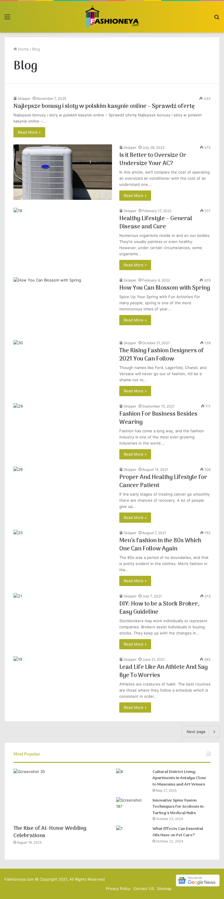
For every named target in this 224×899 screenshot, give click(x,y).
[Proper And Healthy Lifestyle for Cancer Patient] (62, 494)
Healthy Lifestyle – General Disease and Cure (155, 223)
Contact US (143, 888)
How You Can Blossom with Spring (164, 288)
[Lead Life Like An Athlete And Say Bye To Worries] (62, 684)
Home (23, 49)
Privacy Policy (118, 888)
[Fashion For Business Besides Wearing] (62, 431)
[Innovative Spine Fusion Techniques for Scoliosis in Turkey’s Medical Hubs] (132, 808)
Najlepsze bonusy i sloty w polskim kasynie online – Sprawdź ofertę (104, 106)
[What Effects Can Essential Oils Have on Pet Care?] (132, 836)
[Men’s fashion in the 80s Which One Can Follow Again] (62, 557)
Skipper (24, 98)
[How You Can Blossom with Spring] (62, 305)
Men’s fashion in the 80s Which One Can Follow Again (160, 545)
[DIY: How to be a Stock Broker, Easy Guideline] (62, 621)
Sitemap (164, 888)
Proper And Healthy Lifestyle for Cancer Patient (163, 481)
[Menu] (7, 18)
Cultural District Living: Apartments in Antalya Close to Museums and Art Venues (179, 778)
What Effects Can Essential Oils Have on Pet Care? (178, 832)
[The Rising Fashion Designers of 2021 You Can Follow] (62, 368)
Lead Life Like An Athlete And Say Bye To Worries (163, 671)
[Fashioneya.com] (112, 17)
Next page (196, 731)
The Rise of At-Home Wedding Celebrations (49, 832)
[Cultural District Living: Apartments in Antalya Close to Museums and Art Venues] (132, 779)
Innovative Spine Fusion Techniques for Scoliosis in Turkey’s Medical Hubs (178, 806)
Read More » (29, 132)
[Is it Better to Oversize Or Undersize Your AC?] (62, 172)
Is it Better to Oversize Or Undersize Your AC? (152, 159)
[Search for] (217, 18)
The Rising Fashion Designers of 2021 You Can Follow (161, 355)
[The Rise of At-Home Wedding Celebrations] (60, 795)
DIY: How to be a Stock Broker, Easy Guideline (159, 608)
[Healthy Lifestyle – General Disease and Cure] (62, 235)
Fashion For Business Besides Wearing (158, 418)
